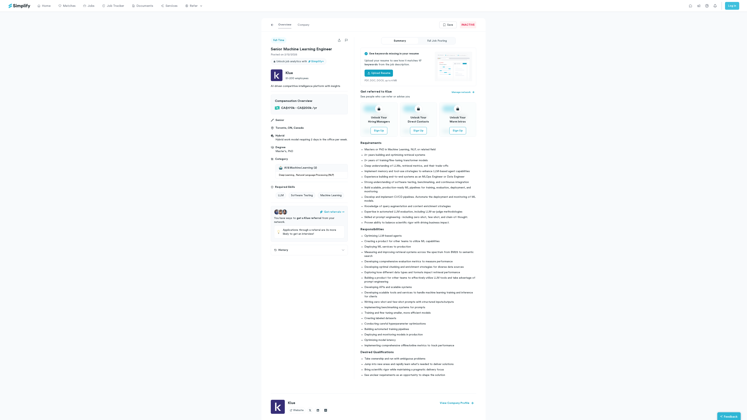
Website (298, 410)
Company (303, 25)
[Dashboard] (19, 6)
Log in (732, 5)
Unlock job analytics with (300, 61)
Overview (284, 24)
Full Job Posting (437, 40)
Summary (400, 40)
